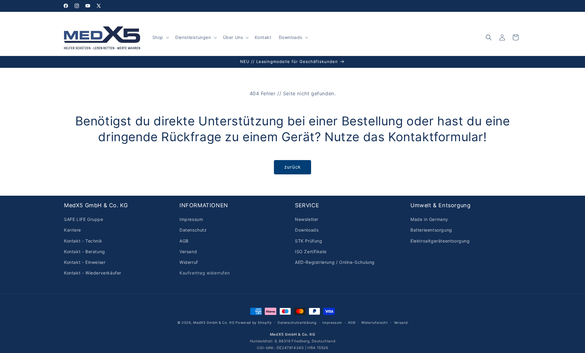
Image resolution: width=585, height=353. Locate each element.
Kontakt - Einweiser (84, 262)
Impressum (191, 219)
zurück (292, 167)
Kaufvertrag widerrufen (204, 272)
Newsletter (306, 219)
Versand (188, 251)
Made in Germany (429, 219)
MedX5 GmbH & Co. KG (213, 322)
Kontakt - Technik (83, 240)
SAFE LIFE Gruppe (83, 219)
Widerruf (188, 262)
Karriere (72, 230)
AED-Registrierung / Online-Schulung (335, 262)
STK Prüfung (308, 240)
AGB (184, 240)
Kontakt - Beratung (84, 251)
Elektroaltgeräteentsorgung (440, 240)
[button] (160, 37)
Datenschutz (193, 230)
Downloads (306, 230)
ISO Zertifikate (311, 251)
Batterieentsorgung (431, 230)
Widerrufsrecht (374, 322)
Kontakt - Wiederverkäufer (92, 272)
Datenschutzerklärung (297, 322)
